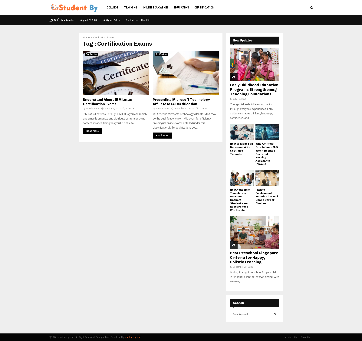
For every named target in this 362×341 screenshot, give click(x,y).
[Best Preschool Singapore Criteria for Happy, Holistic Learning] (254, 232)
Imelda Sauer (93, 108)
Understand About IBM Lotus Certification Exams (107, 102)
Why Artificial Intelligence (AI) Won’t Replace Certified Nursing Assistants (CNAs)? (266, 154)
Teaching (130, 7)
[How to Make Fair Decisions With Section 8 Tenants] (242, 132)
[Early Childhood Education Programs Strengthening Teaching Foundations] (254, 64)
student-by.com (133, 337)
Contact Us (132, 20)
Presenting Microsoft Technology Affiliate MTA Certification (181, 102)
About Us (145, 20)
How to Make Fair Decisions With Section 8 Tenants (242, 149)
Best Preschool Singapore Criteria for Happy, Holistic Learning (254, 257)
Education (181, 7)
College (112, 7)
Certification (204, 7)
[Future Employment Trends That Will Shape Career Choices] (267, 178)
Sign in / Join (113, 20)
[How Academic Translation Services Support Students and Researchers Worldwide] (242, 178)
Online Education (155, 7)
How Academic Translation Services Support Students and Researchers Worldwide (240, 200)
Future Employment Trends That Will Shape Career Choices (266, 196)
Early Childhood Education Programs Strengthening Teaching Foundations (254, 89)
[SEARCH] (275, 314)
